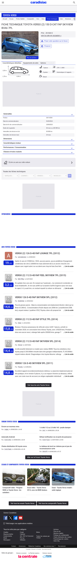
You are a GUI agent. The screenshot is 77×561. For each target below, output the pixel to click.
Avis (37, 19)
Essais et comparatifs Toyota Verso (15, 464)
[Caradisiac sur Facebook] (6, 518)
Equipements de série (30, 63)
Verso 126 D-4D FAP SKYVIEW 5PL (36, 297)
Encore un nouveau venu (10, 427)
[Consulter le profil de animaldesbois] (8, 259)
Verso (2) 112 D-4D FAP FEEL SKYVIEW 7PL (40, 275)
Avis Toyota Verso (8, 247)
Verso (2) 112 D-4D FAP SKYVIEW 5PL (38, 341)
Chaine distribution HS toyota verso (14, 446)
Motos (38, 532)
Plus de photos (32, 57)
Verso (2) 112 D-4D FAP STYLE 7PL (36, 319)
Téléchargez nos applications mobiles (19, 523)
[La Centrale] (28, 558)
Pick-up (22, 538)
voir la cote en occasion (51, 36)
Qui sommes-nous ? (49, 546)
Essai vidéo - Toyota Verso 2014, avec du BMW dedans (37, 489)
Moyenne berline (8, 534)
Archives (56, 529)
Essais (12, 19)
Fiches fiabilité (20, 19)
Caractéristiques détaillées (12, 63)
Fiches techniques (52, 19)
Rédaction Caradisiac (34, 546)
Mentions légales (58, 533)
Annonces (68, 19)
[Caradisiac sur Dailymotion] (16, 518)
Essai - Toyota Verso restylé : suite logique (62, 489)
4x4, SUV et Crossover (26, 536)
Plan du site (57, 531)
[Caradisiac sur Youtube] (21, 518)
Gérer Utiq (56, 541)
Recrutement (62, 546)
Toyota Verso (9, 15)
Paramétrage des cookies (61, 539)
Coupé (22, 532)
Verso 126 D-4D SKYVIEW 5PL (34, 363)
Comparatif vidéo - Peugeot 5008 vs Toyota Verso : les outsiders (12, 490)
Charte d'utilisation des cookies (63, 537)
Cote (61, 19)
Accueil (5, 19)
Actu (43, 19)
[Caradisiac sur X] (11, 518)
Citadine (6, 532)
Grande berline (8, 536)
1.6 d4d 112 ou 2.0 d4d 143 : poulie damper (55, 428)
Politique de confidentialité (61, 535)
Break (5, 538)
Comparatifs (30, 19)
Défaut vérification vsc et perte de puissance (55, 437)
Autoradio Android (8, 437)
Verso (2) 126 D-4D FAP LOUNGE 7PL (37, 253)
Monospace (7, 540)
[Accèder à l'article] (14, 477)
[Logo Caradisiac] (39, 4)
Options (43, 63)
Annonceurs (22, 546)
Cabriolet (22, 534)
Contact (13, 546)
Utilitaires (22, 540)
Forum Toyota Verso (9, 421)
